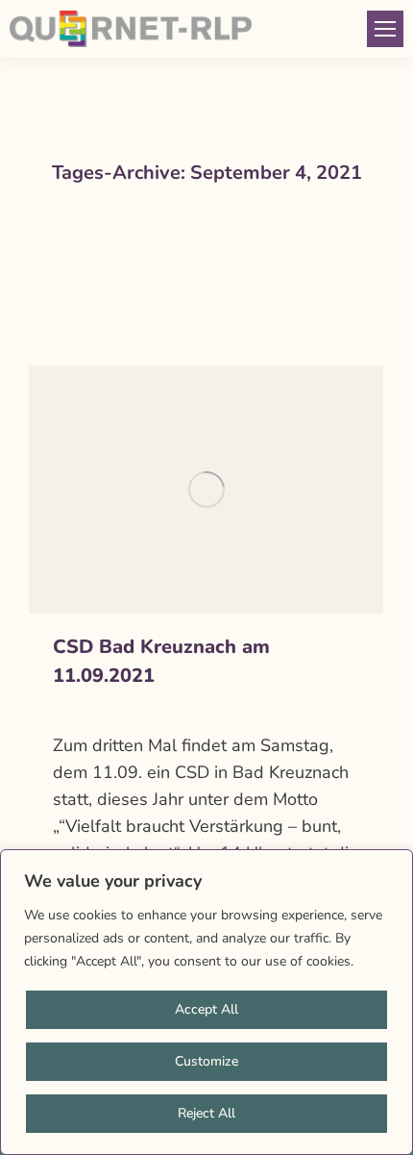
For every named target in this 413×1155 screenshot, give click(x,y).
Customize (206, 1061)
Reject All (206, 1113)
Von (150, 710)
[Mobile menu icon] (385, 29)
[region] (206, 1002)
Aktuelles (80, 710)
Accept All (206, 1009)
